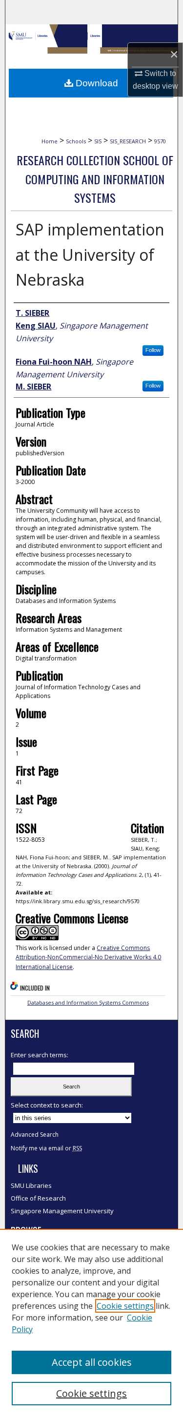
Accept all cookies (92, 1362)
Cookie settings (125, 1306)
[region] (91, 1323)
